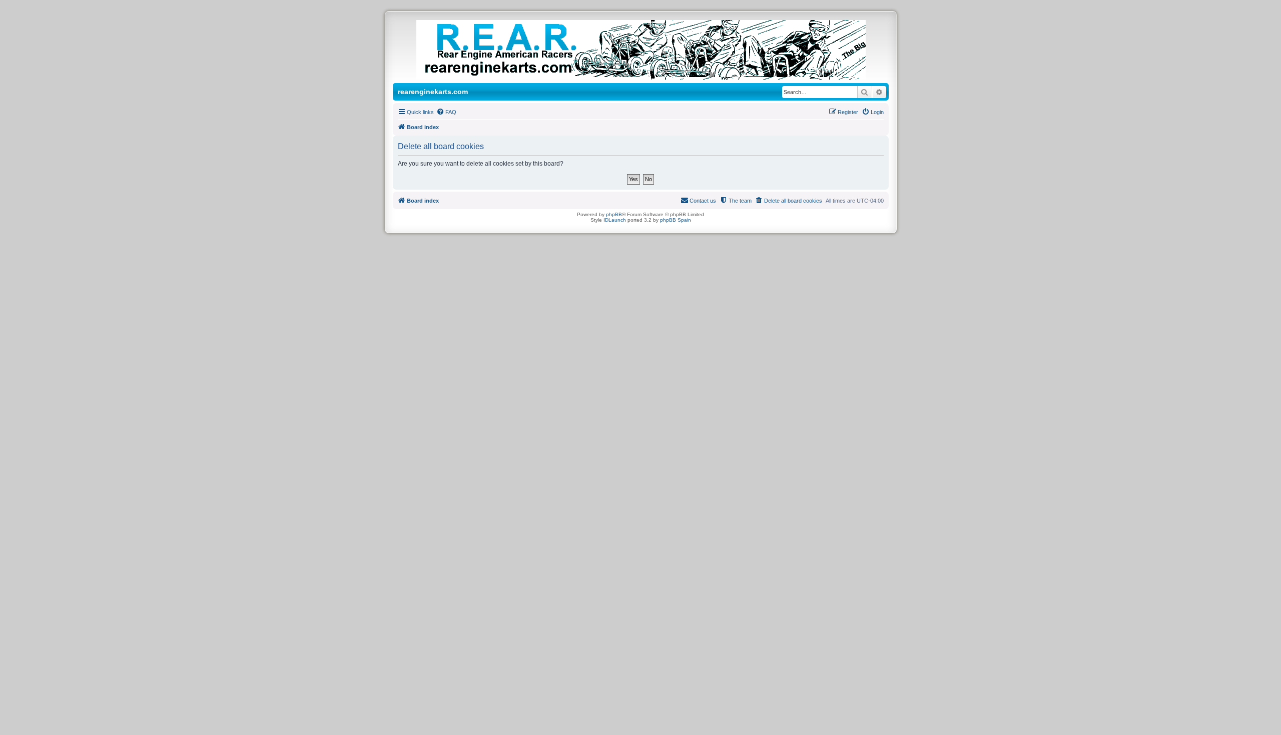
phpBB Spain (675, 220)
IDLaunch (614, 220)
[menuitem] (446, 112)
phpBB (614, 214)
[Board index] (651, 50)
